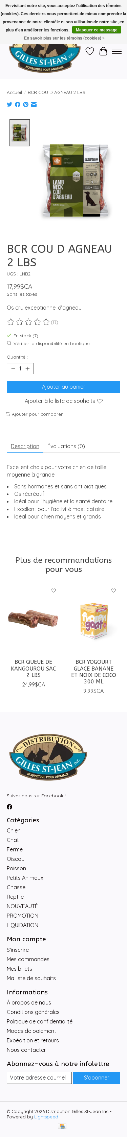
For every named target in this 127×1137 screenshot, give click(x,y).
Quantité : (17, 357)
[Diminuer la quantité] (13, 368)
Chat (13, 840)
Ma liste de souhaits (31, 978)
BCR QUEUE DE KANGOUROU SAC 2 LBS (33, 668)
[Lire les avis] (29, 322)
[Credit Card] (62, 1126)
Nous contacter (26, 1049)
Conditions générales (33, 1012)
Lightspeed (46, 1116)
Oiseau (15, 858)
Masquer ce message (97, 30)
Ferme (15, 849)
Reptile (15, 896)
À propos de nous (29, 1002)
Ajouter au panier (63, 386)
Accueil (14, 92)
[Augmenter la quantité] (27, 368)
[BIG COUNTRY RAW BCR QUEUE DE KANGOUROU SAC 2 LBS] (33, 619)
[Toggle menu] (117, 51)
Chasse (16, 887)
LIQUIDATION (22, 925)
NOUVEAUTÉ (22, 906)
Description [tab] (25, 446)
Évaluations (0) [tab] (66, 446)
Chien (14, 830)
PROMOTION (22, 915)
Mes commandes (28, 959)
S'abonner (96, 1077)
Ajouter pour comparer (37, 414)
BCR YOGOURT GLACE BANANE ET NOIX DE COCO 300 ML (93, 672)
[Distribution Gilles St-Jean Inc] (45, 51)
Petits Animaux (25, 877)
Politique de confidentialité (39, 1021)
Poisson (16, 868)
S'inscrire (18, 949)
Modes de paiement (31, 1030)
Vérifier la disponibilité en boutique (52, 343)
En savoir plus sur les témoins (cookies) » (64, 38)
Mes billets (19, 968)
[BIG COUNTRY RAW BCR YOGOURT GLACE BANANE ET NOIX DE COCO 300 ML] (94, 619)
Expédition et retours (33, 1040)
